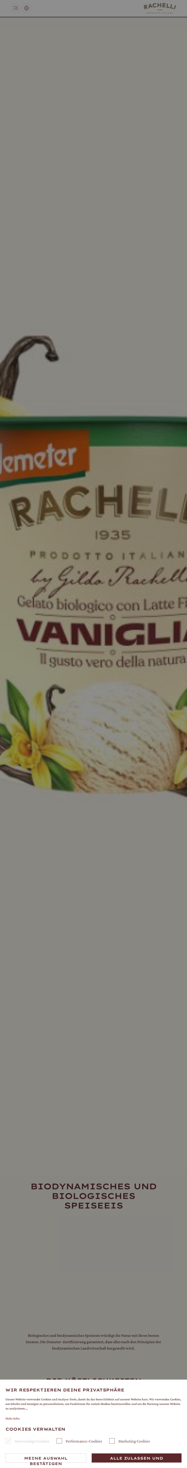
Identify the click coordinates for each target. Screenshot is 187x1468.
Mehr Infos (12, 1418)
